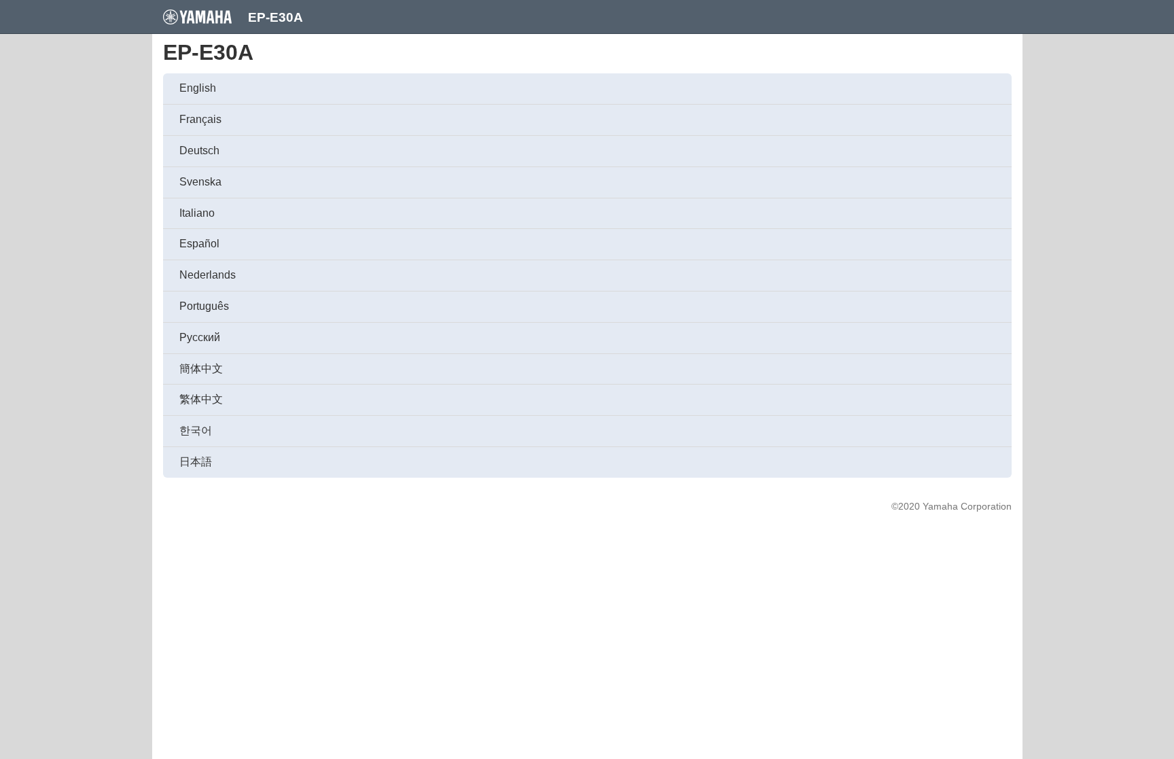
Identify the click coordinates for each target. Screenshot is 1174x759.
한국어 (195, 430)
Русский (199, 337)
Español (199, 243)
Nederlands (207, 275)
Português (204, 306)
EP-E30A (275, 17)
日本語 (195, 461)
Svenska (200, 182)
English (197, 88)
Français (200, 119)
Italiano (197, 213)
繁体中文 (201, 399)
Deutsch (199, 150)
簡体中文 (201, 368)
